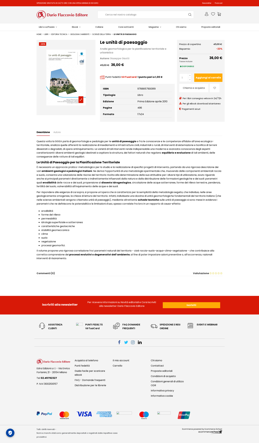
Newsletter (207, 3)
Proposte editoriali (161, 371)
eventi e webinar (207, 324)
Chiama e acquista (194, 88)
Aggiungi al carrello (208, 77)
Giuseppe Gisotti (119, 58)
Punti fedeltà (82, 365)
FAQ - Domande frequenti (90, 380)
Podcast (218, 3)
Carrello (117, 365)
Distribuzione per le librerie (90, 385)
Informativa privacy (162, 390)
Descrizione (43, 132)
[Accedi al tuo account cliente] (207, 14)
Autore (57, 132)
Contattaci (157, 365)
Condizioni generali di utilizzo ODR (167, 383)
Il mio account (121, 360)
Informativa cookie (162, 396)
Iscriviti (191, 305)
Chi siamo (156, 360)
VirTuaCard (129, 77)
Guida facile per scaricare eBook (90, 373)
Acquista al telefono (86, 360)
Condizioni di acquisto (163, 376)
